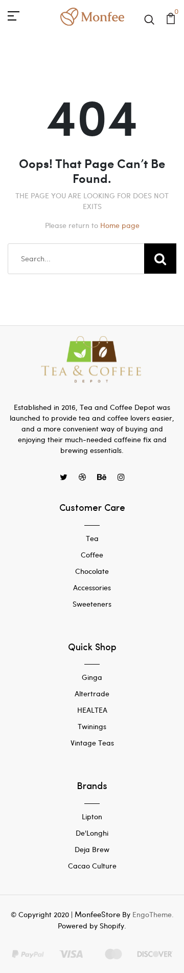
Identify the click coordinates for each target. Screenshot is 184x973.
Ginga (92, 677)
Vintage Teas (92, 743)
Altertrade (92, 693)
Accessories (92, 587)
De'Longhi (92, 833)
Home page (120, 225)
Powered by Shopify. (92, 925)
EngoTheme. (153, 914)
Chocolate (92, 571)
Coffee (92, 555)
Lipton (92, 816)
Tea (92, 538)
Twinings (92, 726)
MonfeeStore (97, 914)
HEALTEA (92, 710)
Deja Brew (92, 849)
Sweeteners (92, 604)
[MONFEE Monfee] (92, 15)
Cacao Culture (92, 866)
